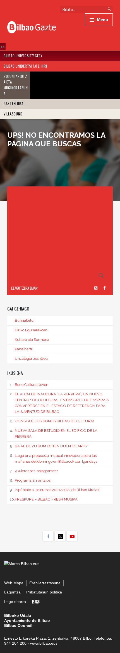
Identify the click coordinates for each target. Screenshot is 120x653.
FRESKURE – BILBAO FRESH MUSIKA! (44, 499)
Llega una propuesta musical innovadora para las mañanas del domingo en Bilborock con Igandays (53, 459)
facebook (48, 536)
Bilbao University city (23, 55)
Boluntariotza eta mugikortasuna (16, 85)
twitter (60, 536)
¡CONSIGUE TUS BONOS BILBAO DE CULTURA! (52, 421)
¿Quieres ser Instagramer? (34, 471)
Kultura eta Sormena (32, 339)
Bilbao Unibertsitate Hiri (25, 66)
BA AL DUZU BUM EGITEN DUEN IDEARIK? (48, 446)
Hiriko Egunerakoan (31, 330)
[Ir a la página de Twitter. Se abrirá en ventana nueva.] (96, 288)
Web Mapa (13, 583)
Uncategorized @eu (31, 358)
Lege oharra (15, 602)
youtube (72, 536)
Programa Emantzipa (30, 480)
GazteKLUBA (13, 103)
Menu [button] (102, 19)
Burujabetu (24, 320)
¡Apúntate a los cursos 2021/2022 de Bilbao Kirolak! (55, 490)
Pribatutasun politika (44, 592)
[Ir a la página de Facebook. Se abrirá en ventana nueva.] (104, 288)
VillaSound (13, 114)
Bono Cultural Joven (29, 385)
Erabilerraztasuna (45, 583)
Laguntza (12, 592)
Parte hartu (24, 349)
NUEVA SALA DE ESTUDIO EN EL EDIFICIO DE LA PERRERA (53, 433)
